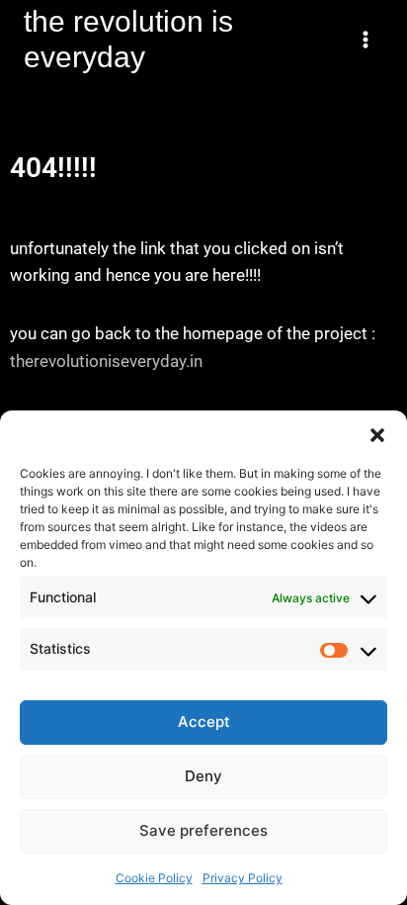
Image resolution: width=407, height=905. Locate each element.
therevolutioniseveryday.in (106, 361)
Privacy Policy (243, 877)
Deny (203, 776)
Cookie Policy (154, 877)
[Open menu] (365, 39)
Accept (204, 721)
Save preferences (203, 830)
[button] (377, 435)
